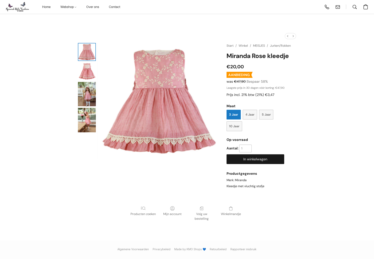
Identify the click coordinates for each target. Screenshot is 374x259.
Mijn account (172, 214)
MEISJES (259, 46)
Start (230, 46)
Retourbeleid (218, 249)
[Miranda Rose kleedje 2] (87, 94)
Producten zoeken (143, 214)
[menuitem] (287, 36)
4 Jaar (249, 114)
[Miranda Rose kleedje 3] (87, 120)
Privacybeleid (161, 249)
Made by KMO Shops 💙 (190, 249)
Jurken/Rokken (280, 46)
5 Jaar (266, 114)
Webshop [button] (67, 7)
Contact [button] (114, 7)
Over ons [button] (92, 7)
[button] (17, 7)
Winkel (243, 46)
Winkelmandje (231, 214)
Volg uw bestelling (202, 216)
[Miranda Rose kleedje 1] (87, 71)
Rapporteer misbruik (243, 249)
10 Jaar (234, 126)
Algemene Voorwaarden (133, 249)
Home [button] (46, 7)
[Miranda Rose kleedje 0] (87, 52)
